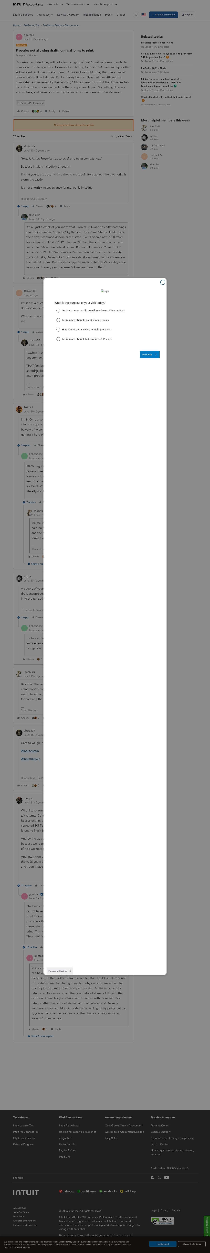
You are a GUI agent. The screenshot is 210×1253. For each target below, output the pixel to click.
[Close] (163, 282)
